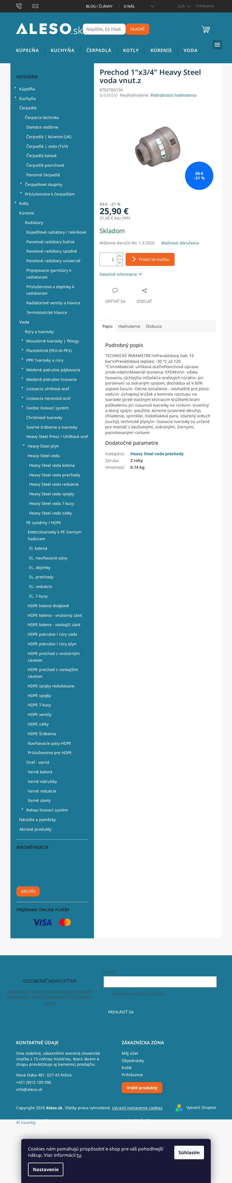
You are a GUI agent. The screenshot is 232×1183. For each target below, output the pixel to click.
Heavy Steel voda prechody (54, 474)
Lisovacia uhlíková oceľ (47, 388)
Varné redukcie (42, 791)
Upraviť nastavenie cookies (137, 1107)
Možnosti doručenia (180, 243)
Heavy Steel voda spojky (51, 493)
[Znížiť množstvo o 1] (120, 262)
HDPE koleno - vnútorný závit (55, 615)
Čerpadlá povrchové (45, 165)
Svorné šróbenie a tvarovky (51, 427)
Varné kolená (40, 771)
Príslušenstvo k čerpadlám (50, 194)
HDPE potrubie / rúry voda (52, 634)
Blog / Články (99, 6)
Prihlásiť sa (121, 1012)
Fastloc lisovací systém (47, 408)
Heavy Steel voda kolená (52, 465)
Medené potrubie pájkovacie (53, 369)
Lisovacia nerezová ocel (48, 398)
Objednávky (133, 1060)
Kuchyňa (27, 98)
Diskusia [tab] (154, 326)
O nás (129, 6)
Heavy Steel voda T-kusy (51, 503)
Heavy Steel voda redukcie (54, 484)
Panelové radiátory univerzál (53, 260)
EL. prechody (41, 576)
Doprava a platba (32, 1131)
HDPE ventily (39, 714)
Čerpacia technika (42, 117)
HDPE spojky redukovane (51, 686)
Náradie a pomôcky (37, 819)
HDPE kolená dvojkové (48, 605)
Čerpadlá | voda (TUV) (47, 146)
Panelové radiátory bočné (50, 241)
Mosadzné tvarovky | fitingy (52, 341)
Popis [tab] (107, 326)
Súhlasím (189, 1152)
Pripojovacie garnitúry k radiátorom (48, 274)
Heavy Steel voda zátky (50, 513)
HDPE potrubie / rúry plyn (52, 643)
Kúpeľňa (27, 89)
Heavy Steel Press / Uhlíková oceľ (57, 436)
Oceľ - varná (37, 762)
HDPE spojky (39, 695)
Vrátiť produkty (142, 1087)
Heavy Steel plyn (43, 446)
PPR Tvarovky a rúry (44, 360)
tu (79, 1155)
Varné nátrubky (42, 781)
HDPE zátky (38, 724)
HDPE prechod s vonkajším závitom (53, 673)
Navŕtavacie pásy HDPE (49, 743)
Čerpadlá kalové (41, 155)
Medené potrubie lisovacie (51, 379)
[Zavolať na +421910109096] (24, 5)
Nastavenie (46, 1169)
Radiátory (34, 222)
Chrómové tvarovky (44, 417)
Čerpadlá (27, 107)
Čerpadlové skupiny (43, 184)
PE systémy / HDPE (43, 522)
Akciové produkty (35, 829)
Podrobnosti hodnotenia (173, 95)
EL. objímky (39, 567)
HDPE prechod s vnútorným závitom (54, 657)
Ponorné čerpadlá (43, 174)
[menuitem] (27, 50)
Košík (127, 1067)
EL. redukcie (40, 586)
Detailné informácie (118, 274)
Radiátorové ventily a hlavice (53, 302)
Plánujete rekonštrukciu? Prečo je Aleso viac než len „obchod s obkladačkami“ (47, 861)
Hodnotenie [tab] (129, 326)
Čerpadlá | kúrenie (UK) (48, 136)
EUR (182, 6)
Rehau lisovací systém (47, 810)
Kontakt (129, 1131)
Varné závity (39, 800)
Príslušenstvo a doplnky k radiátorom (50, 290)
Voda (24, 322)
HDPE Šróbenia (42, 733)
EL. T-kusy (38, 596)
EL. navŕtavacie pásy (48, 558)
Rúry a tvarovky (39, 331)
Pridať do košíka (154, 259)
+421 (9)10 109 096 (33, 1082)
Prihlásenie (132, 1074)
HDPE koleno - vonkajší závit (54, 624)
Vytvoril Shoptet (201, 1107)
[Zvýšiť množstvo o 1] (120, 256)
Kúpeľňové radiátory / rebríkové (56, 232)
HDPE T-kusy (39, 704)
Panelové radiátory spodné (51, 251)
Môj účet (130, 1053)
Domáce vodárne (42, 127)
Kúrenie (26, 213)
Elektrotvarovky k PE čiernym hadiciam (54, 535)
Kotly (24, 203)
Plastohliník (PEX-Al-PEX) (49, 350)
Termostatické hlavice (46, 312)
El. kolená (38, 548)
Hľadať (137, 29)
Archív (28, 891)
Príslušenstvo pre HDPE (50, 752)
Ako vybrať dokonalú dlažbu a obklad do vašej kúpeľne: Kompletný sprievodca (51, 877)
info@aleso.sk (29, 1089)
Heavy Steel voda (44, 455)
